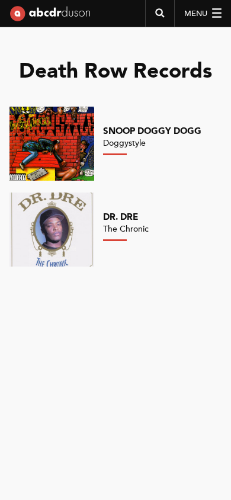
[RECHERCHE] (159, 13)
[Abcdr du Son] (50, 18)
